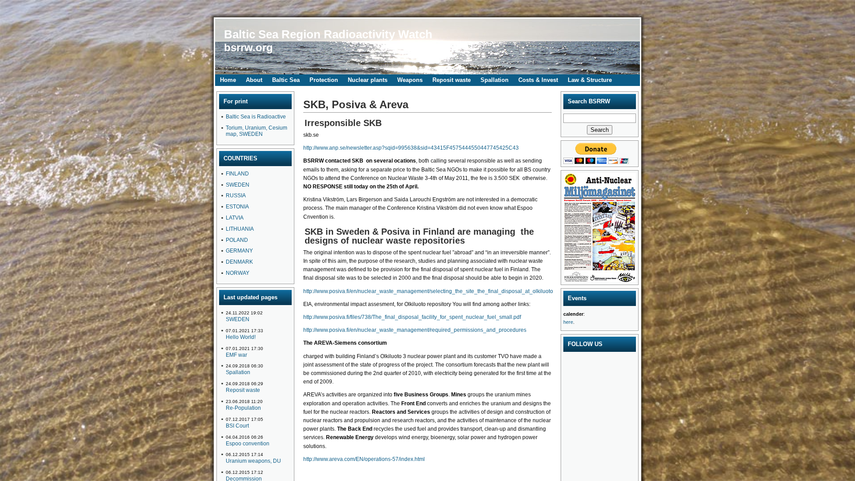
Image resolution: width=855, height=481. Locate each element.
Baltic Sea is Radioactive (256, 117)
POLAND (237, 240)
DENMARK (239, 262)
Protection (323, 80)
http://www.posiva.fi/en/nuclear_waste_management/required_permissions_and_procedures (414, 330)
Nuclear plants (367, 80)
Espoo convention (247, 443)
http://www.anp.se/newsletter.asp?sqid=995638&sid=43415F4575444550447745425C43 (411, 148)
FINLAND (237, 174)
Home (228, 80)
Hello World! (241, 337)
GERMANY (239, 251)
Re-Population (243, 408)
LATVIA (235, 218)
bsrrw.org (248, 47)
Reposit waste (451, 80)
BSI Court (237, 426)
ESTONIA (237, 207)
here (568, 322)
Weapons (410, 80)
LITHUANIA (240, 229)
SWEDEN (237, 185)
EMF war (236, 355)
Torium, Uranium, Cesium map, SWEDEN (256, 131)
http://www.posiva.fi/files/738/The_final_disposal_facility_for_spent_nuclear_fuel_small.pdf (412, 317)
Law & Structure (590, 80)
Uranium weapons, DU (253, 461)
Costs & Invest (538, 80)
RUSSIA (236, 195)
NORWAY (237, 273)
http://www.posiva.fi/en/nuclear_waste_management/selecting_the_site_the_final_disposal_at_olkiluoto (428, 291)
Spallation (494, 80)
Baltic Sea (286, 80)
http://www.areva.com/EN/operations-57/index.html (364, 459)
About (254, 80)
